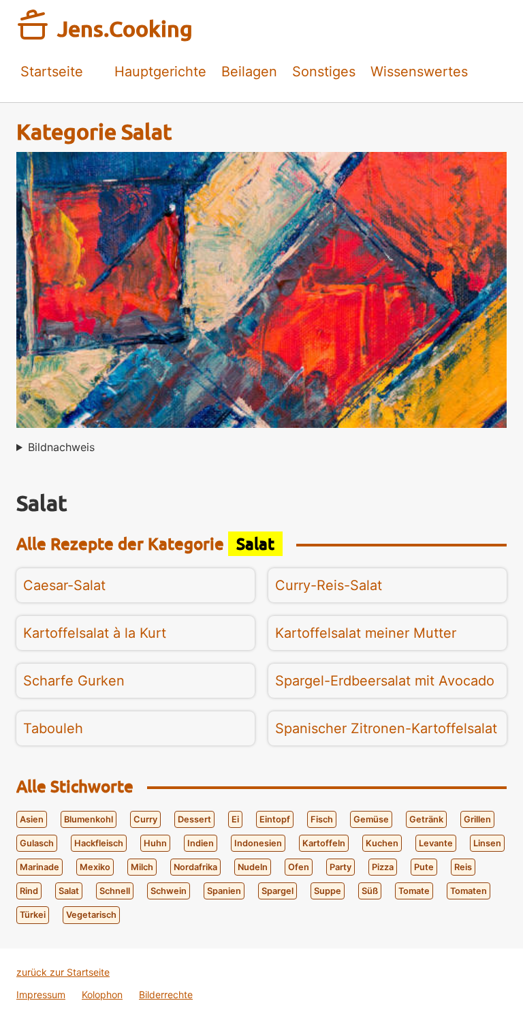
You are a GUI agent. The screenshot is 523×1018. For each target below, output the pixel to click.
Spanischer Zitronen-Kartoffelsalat (386, 728)
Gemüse (371, 819)
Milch (142, 867)
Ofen (298, 867)
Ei (235, 819)
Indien (200, 843)
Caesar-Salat (64, 585)
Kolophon (102, 994)
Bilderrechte (166, 994)
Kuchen (382, 843)
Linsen (487, 843)
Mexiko (95, 867)
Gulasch (37, 843)
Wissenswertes (419, 71)
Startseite (51, 71)
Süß (370, 891)
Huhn (155, 843)
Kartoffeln (323, 843)
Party (340, 867)
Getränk (426, 819)
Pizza (383, 867)
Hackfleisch (98, 843)
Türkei (33, 915)
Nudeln (253, 867)
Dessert (194, 819)
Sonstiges (323, 71)
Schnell (114, 891)
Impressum (40, 994)
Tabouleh (53, 728)
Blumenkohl (88, 819)
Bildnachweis (61, 447)
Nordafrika (195, 867)
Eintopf (274, 819)
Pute (424, 867)
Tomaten (468, 891)
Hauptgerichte (160, 71)
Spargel (278, 891)
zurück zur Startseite (63, 972)
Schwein (168, 891)
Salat (69, 891)
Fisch (322, 819)
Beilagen (249, 71)
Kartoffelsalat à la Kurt (94, 633)
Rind (29, 891)
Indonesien (258, 843)
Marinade (39, 867)
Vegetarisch (91, 915)
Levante (436, 843)
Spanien (224, 891)
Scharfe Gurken (74, 681)
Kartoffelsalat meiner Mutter (365, 633)
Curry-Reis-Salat (328, 585)
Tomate (414, 891)
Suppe (327, 891)
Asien (32, 819)
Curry (145, 819)
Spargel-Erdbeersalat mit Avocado (384, 681)
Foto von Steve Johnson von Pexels (55, 451)
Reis (463, 867)
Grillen (477, 819)
